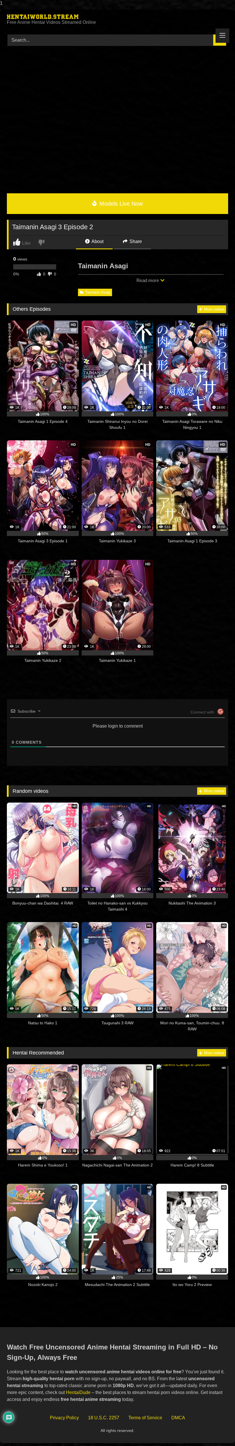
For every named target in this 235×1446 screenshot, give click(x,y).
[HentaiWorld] (117, 16)
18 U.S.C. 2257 (103, 1417)
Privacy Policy (64, 1417)
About (97, 241)
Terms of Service (145, 1417)
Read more (148, 280)
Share (135, 241)
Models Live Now (120, 203)
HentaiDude (78, 1392)
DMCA (178, 1417)
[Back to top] (217, 1430)
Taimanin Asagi (97, 292)
